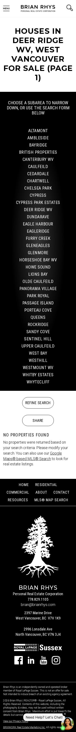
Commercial (18, 492)
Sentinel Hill (38, 338)
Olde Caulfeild (38, 281)
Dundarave (38, 216)
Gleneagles (38, 245)
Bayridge (38, 145)
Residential (46, 484)
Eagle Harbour (38, 224)
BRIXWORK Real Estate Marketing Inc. (24, 727)
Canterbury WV (38, 159)
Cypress (38, 195)
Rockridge (38, 324)
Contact (61, 492)
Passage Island (38, 303)
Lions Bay (38, 274)
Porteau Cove (38, 310)
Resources (18, 500)
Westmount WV (38, 367)
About (41, 492)
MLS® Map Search (51, 500)
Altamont (38, 130)
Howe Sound (38, 267)
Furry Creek (38, 238)
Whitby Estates (38, 374)
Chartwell (38, 180)
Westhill (38, 360)
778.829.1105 (38, 599)
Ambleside (38, 137)
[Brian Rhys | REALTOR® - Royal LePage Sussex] (38, 8)
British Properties (38, 152)
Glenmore (38, 252)
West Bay (38, 353)
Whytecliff (38, 381)
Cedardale (38, 173)
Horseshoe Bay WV (38, 259)
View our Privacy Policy (15, 721)
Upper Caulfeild (38, 346)
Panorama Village (38, 288)
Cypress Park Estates (38, 202)
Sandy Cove (38, 331)
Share (38, 420)
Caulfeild (38, 166)
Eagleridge (38, 231)
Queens (38, 317)
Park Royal (38, 295)
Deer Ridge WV (38, 209)
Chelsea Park (38, 188)
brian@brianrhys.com (38, 604)
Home (24, 484)
